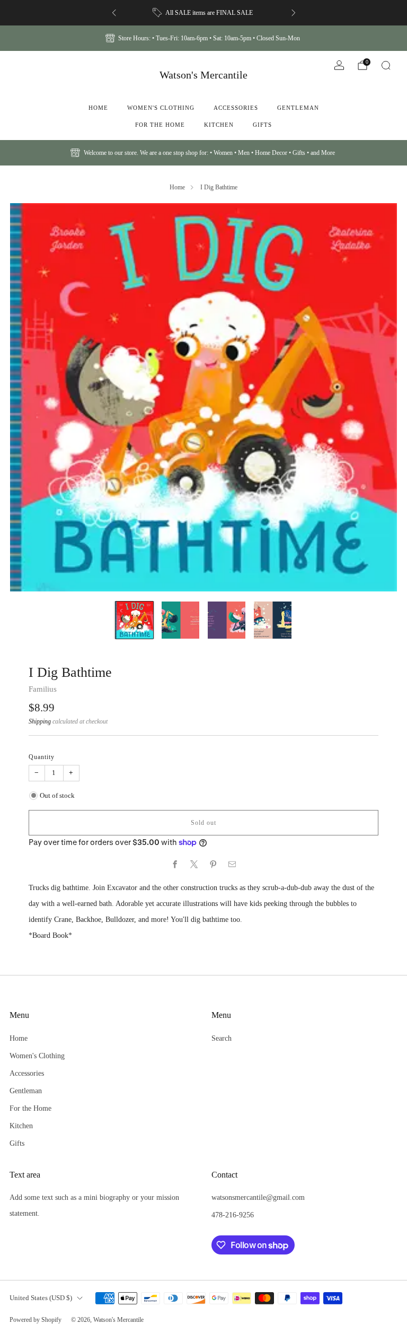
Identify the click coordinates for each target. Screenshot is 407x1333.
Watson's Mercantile (203, 75)
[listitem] (204, 12)
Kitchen (219, 124)
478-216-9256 (232, 1214)
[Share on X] (194, 864)
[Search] (386, 65)
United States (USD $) (41, 1298)
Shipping (40, 721)
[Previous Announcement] (114, 13)
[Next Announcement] (293, 13)
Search (221, 1038)
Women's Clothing (160, 107)
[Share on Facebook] (175, 864)
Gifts (262, 124)
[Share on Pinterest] (213, 864)
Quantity (42, 757)
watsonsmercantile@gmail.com (258, 1197)
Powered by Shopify (35, 1320)
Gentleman (298, 107)
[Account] (339, 65)
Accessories (236, 107)
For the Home (160, 124)
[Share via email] (232, 864)
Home (98, 107)
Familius (43, 689)
